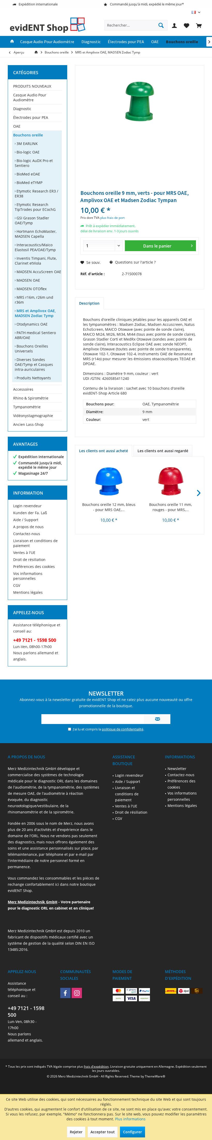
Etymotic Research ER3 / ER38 (36, 193)
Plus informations (130, 1118)
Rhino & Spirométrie (30, 398)
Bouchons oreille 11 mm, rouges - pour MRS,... (170, 507)
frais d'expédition (96, 1066)
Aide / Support (25, 519)
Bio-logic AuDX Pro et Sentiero (34, 163)
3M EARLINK (27, 143)
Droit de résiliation (29, 559)
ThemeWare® (155, 1076)
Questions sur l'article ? (135, 262)
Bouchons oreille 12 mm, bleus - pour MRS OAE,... (108, 507)
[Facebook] (65, 993)
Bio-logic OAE (28, 152)
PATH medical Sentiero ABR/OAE (35, 335)
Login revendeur (27, 505)
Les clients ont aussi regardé (163, 450)
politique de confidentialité (122, 729)
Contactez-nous (26, 533)
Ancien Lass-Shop (28, 424)
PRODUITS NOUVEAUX (32, 86)
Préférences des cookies (34, 566)
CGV (16, 585)
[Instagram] (77, 993)
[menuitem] (198, 25)
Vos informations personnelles (27, 576)
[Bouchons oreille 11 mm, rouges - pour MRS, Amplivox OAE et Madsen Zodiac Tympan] (170, 481)
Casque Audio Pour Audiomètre (29, 97)
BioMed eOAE (28, 174)
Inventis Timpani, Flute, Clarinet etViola (36, 261)
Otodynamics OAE (32, 324)
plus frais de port (112, 217)
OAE (16, 126)
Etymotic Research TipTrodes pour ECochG (35, 207)
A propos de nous (28, 526)
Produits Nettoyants (33, 377)
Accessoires (23, 389)
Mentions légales (28, 592)
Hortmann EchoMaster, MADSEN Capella (35, 234)
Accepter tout (102, 1131)
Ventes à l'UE (24, 552)
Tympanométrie (27, 406)
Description (89, 303)
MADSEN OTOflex (31, 288)
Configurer (132, 1131)
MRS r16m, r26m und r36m (34, 300)
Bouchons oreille (28, 135)
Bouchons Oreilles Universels (31, 348)
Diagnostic (22, 108)
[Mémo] (186, 25)
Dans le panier (157, 246)
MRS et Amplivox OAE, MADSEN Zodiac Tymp (35, 313)
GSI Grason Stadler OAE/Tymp (32, 220)
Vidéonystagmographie (33, 415)
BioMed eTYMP (29, 182)
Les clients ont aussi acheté (103, 450)
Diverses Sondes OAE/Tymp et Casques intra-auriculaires (34, 364)
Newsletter (177, 768)
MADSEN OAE (28, 280)
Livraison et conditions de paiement (35, 543)
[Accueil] (12, 42)
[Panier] (198, 25)
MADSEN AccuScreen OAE (38, 271)
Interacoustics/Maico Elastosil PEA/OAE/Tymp (35, 247)
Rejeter (76, 1131)
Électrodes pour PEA (30, 117)
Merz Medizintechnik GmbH (32, 901)
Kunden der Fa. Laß (30, 512)
